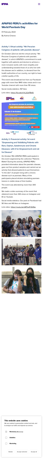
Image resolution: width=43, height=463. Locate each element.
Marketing (13, 443)
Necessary (16, 432)
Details (10, 452)
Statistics (12, 437)
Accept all (34, 452)
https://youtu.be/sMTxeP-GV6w (23, 207)
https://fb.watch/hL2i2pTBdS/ (22, 92)
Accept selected (22, 452)
